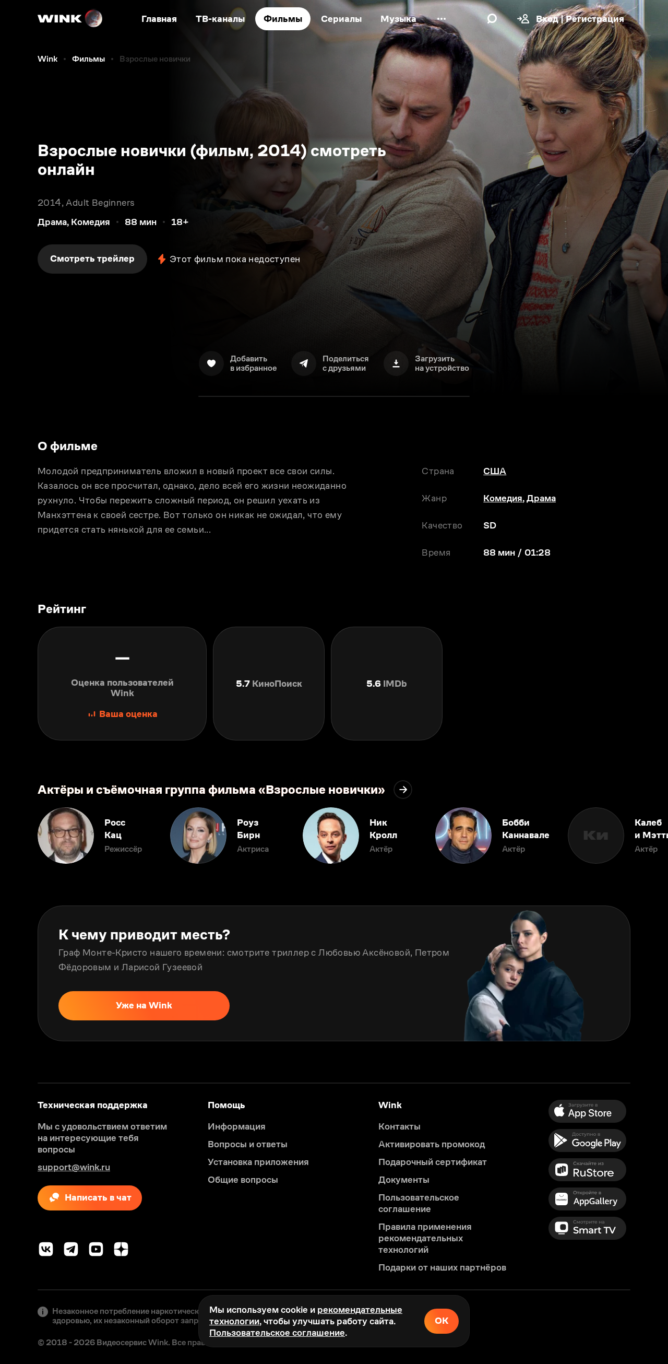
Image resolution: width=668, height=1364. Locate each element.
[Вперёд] (649, 835)
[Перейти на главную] (70, 19)
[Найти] (492, 19)
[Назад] (19, 835)
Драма (541, 498)
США (494, 471)
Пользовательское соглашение (277, 1332)
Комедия (502, 498)
